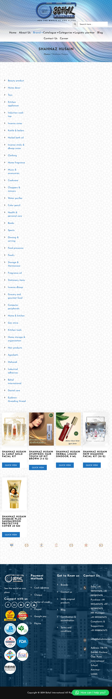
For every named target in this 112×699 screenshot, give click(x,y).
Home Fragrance (16, 163)
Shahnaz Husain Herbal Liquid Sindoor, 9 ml (68, 454)
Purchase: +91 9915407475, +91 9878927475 (99, 604)
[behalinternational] (56, 11)
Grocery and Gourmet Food (15, 296)
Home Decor (14, 88)
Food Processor (16, 248)
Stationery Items (16, 280)
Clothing (12, 155)
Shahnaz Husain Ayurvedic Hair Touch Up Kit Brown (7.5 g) (41, 455)
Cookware (13, 180)
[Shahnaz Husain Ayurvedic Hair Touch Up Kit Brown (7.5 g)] (41, 429)
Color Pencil (14, 205)
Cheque (38, 595)
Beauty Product (16, 81)
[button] (90, 693)
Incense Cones (15, 123)
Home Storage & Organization (16, 339)
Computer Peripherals (13, 307)
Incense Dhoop (15, 287)
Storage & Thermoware (14, 264)
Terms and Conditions (66, 629)
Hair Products (15, 348)
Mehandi (12, 362)
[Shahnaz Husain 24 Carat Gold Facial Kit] (14, 429)
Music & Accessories (13, 172)
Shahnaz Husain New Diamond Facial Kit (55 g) (95, 454)
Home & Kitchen (16, 316)
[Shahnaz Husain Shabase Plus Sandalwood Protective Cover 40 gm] (14, 493)
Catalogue (49, 32)
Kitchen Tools (15, 330)
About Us (25, 32)
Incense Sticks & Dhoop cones (16, 147)
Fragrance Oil (15, 273)
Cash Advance (41, 588)
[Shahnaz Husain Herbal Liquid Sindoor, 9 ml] (68, 429)
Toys (10, 95)
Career (64, 38)
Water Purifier (15, 198)
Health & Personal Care (15, 214)
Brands (64, 585)
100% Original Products (68, 601)
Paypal (37, 609)
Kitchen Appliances (13, 104)
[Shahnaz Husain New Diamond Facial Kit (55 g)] (95, 429)
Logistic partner (85, 32)
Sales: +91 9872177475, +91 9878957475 (99, 591)
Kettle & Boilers (16, 130)
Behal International (14, 382)
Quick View (11, 465)
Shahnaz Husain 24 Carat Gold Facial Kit (14, 454)
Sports (11, 230)
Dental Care (14, 390)
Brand (37, 32)
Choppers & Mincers (14, 189)
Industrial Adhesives (13, 371)
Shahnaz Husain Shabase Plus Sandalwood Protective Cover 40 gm (14, 521)
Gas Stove (13, 323)
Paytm (37, 623)
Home (12, 32)
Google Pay (40, 616)
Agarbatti (13, 355)
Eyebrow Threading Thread (17, 399)
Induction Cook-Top (16, 115)
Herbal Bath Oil (16, 138)
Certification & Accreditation (68, 619)
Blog (100, 32)
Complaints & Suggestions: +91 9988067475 (99, 626)
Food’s (11, 255)
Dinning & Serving (13, 239)
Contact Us (50, 38)
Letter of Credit (42, 602)
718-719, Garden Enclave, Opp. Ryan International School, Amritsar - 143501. (99, 661)
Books (11, 223)
